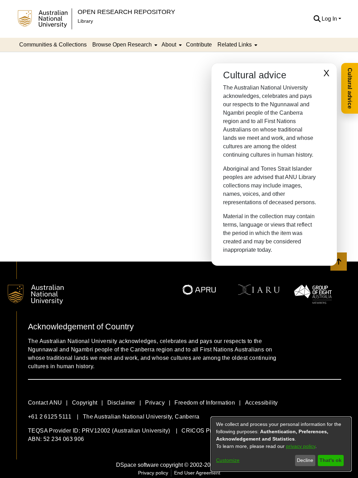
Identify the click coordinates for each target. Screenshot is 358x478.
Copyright (85, 403)
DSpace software (137, 465)
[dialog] (281, 444)
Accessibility (261, 403)
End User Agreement (197, 473)
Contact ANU (45, 403)
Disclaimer (121, 403)
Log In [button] (330, 19)
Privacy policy (153, 473)
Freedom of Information (204, 403)
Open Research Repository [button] (126, 11)
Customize (227, 460)
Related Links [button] (234, 45)
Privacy (155, 403)
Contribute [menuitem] (199, 45)
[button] (317, 19)
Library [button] (85, 21)
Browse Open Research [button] (122, 45)
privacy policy (300, 446)
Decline (305, 460)
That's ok (331, 460)
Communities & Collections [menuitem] (53, 45)
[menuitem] (124, 45)
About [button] (169, 45)
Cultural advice (350, 88)
